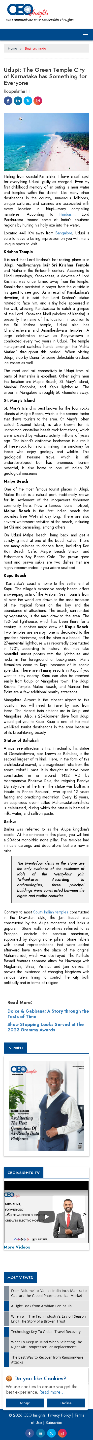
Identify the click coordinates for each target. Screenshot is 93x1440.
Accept (25, 1403)
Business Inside (35, 48)
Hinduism (66, 214)
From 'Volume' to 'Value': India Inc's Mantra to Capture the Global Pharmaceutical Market (49, 1293)
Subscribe (54, 1422)
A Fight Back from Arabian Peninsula (41, 1306)
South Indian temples (51, 912)
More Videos (17, 1247)
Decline (66, 1403)
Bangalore (63, 233)
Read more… (52, 1392)
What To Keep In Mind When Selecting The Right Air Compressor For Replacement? (46, 1344)
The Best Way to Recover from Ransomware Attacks (47, 1359)
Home (12, 48)
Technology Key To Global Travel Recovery (46, 1331)
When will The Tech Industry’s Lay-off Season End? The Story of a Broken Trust (48, 1319)
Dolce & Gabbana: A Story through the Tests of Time (48, 1014)
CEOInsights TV (23, 1172)
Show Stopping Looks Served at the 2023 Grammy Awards (45, 1027)
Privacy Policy (59, 1415)
